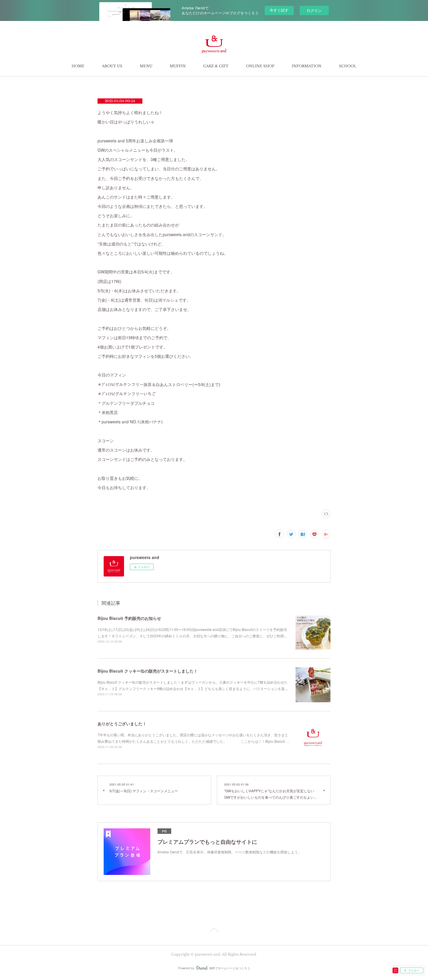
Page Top (214, 931)
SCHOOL (347, 66)
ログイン (314, 10)
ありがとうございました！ (122, 723)
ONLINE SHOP (260, 66)
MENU (146, 66)
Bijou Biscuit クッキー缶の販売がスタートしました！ (148, 671)
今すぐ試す (279, 10)
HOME (78, 66)
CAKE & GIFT (216, 66)
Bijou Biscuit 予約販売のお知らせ (129, 618)
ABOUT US (112, 66)
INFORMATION (306, 66)
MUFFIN (178, 66)
